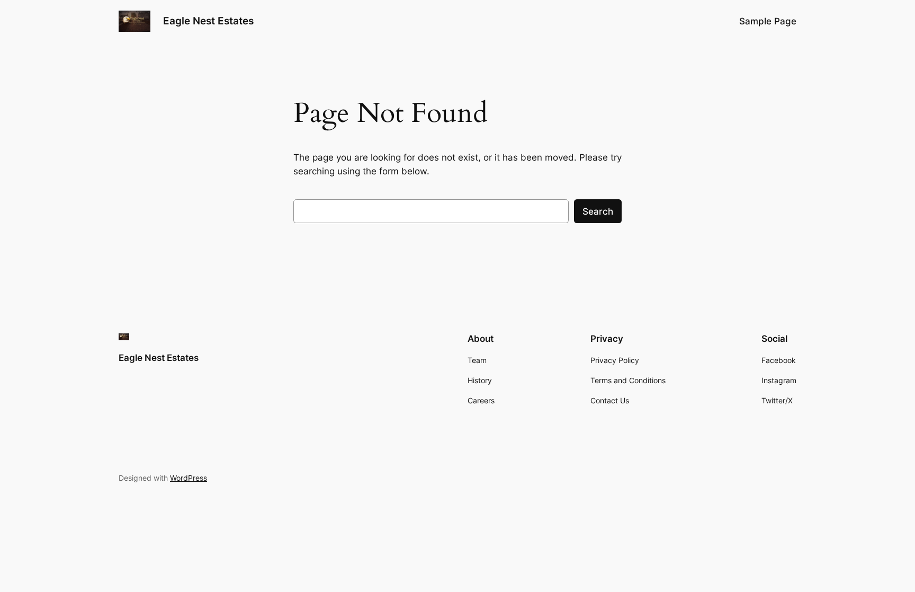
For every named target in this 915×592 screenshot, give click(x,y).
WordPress (188, 477)
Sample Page (767, 21)
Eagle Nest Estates (208, 20)
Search (597, 211)
